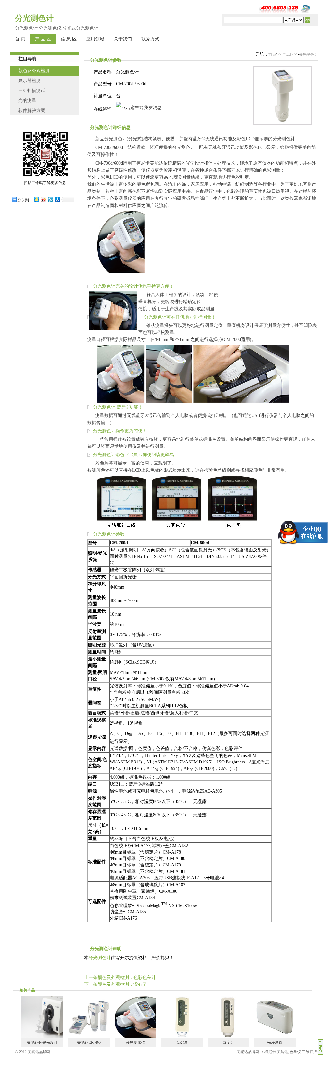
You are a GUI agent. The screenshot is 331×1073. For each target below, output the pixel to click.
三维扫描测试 (31, 90)
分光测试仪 (135, 1042)
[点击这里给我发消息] (139, 107)
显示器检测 (29, 80)
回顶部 (320, 1047)
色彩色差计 (144, 977)
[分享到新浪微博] (43, 199)
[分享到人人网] (57, 199)
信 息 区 (69, 39)
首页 (272, 54)
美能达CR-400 (89, 1042)
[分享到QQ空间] (36, 199)
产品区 (287, 54)
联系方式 (150, 39)
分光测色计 (308, 54)
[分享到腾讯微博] (50, 199)
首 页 (20, 39)
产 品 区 (43, 39)
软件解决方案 (31, 110)
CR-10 (182, 1042)
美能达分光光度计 (42, 1042)
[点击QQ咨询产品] (300, 532)
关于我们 (123, 39)
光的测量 (27, 100)
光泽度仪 (275, 1042)
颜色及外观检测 (34, 70)
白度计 (228, 1042)
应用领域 (95, 39)
